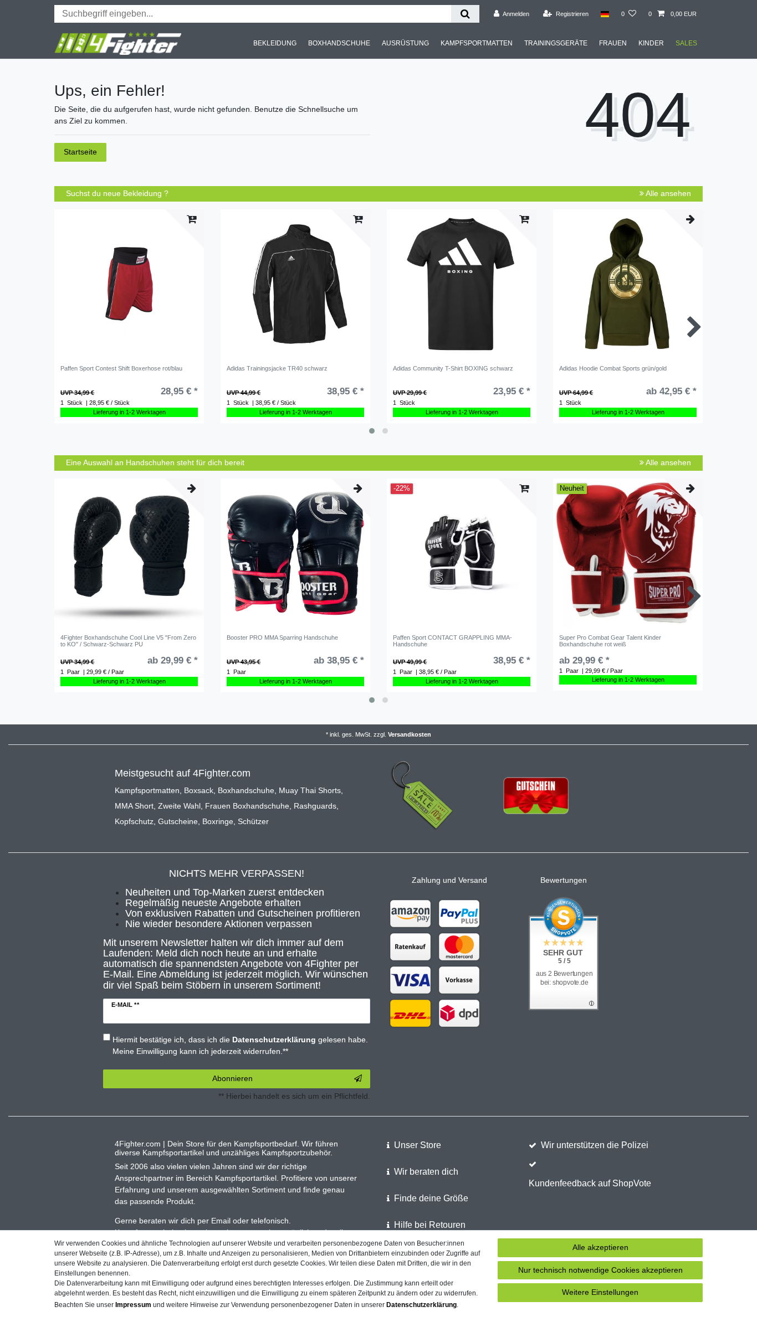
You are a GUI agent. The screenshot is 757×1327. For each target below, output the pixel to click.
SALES (686, 43)
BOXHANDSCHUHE (339, 43)
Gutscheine (178, 821)
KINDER (651, 43)
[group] (129, 284)
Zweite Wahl (179, 805)
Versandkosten (409, 734)
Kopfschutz (134, 821)
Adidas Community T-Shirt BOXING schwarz (453, 368)
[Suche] (465, 14)
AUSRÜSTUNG (405, 43)
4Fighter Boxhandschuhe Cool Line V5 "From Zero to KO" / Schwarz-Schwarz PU (128, 640)
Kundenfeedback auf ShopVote (590, 1183)
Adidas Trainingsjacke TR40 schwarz (277, 368)
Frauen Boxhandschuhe (247, 805)
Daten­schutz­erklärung (421, 1305)
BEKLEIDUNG (274, 43)
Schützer (253, 821)
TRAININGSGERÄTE (555, 43)
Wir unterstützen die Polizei (594, 1145)
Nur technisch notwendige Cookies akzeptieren (600, 1270)
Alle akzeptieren (600, 1247)
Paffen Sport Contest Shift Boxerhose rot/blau (121, 368)
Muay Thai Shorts (310, 790)
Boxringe (217, 821)
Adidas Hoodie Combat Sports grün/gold (613, 368)
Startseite (80, 151)
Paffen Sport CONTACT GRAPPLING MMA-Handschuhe (452, 640)
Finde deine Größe (431, 1198)
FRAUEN (613, 43)
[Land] (605, 14)
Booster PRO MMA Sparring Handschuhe (282, 637)
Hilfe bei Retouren (430, 1225)
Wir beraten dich (426, 1171)
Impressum (133, 1305)
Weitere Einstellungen (600, 1292)
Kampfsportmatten (147, 790)
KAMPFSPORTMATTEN (477, 43)
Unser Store (417, 1145)
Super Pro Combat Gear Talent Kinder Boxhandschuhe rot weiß (610, 640)
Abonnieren (232, 1078)
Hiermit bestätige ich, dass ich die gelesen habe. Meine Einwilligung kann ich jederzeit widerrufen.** (240, 1045)
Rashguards (315, 805)
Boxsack (198, 790)
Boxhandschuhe (246, 790)
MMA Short (134, 805)
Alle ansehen (667, 193)
